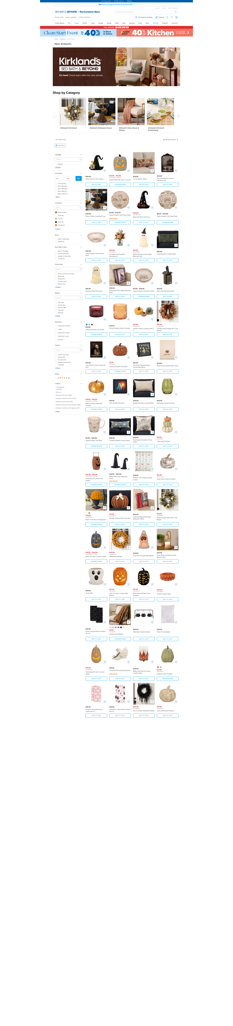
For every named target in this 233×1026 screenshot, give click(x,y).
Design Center (59, 17)
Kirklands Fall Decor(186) (64, 395)
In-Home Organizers (84, 17)
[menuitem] (60, 17)
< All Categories (60, 387)
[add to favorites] (104, 170)
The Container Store (106, 1)
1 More (58, 197)
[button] (68, 154)
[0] (176, 17)
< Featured (59, 389)
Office (117, 23)
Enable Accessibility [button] (173, 8)
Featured (165, 23)
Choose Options (120, 184)
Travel (140, 23)
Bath (124, 23)
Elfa (69, 23)
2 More (57, 411)
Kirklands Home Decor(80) (64, 401)
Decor (147, 23)
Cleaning (131, 23)
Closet (93, 23)
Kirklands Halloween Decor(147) (66, 398)
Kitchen (85, 23)
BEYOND (155, 23)
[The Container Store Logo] (73, 12)
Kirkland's (129, 1)
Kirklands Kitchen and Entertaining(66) (68, 405)
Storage (100, 23)
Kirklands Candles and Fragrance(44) (67, 408)
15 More (57, 316)
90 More (58, 167)
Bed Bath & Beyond (119, 1)
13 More (57, 229)
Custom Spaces (59, 23)
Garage (109, 23)
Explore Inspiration (71, 17)
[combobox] (144, 12)
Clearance (174, 23)
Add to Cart (96, 184)
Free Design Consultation (145, 17)
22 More (58, 287)
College (76, 23)
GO (78, 178)
